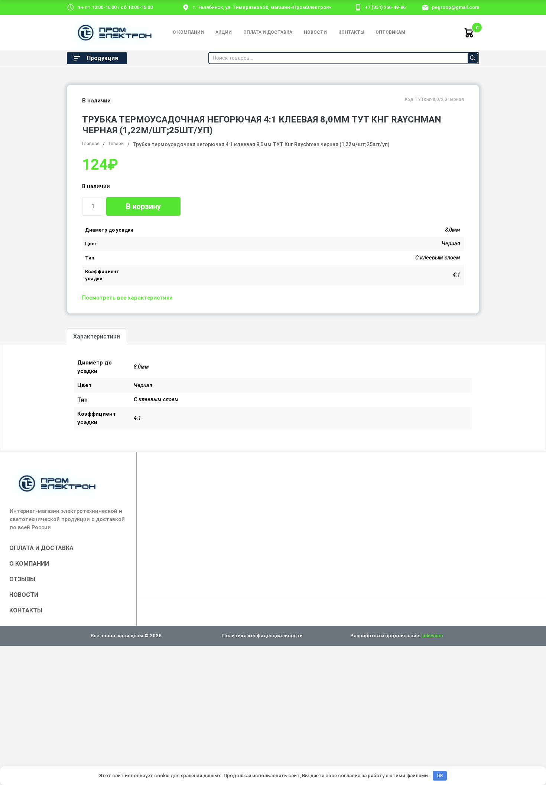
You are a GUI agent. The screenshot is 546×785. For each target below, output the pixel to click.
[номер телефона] (358, 7)
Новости (315, 32)
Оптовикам (390, 32)
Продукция (102, 58)
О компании (188, 32)
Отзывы (22, 579)
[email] (425, 7)
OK (440, 775)
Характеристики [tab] (96, 336)
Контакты (351, 32)
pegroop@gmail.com (455, 7)
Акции (223, 32)
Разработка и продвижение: (396, 635)
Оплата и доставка (267, 32)
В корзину (143, 206)
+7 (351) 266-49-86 (385, 7)
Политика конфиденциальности (262, 635)
